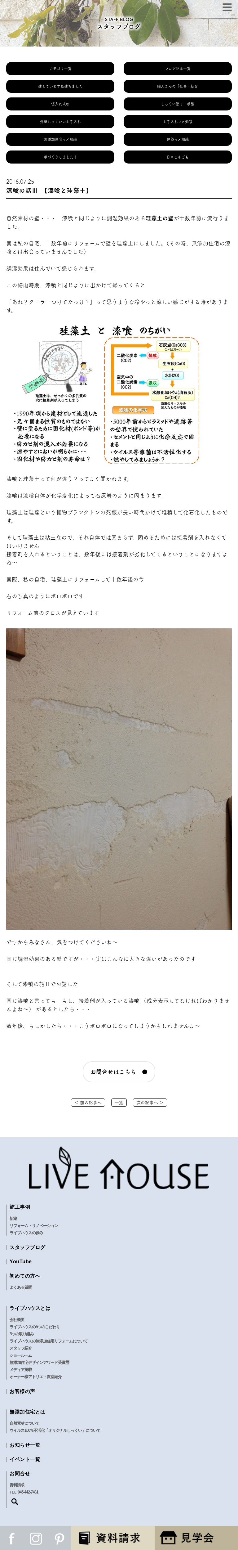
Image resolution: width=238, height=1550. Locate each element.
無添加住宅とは (28, 1411)
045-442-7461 (28, 1492)
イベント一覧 (25, 1459)
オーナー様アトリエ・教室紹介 (36, 1376)
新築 (13, 1218)
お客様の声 (22, 1391)
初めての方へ (25, 1275)
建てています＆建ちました (60, 86)
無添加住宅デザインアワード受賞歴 (39, 1362)
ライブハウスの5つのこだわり (35, 1326)
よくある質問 (21, 1287)
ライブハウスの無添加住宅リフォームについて (49, 1341)
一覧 (119, 1102)
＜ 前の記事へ (88, 1102)
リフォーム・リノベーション (34, 1225)
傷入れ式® (60, 104)
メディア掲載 (21, 1369)
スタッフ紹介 (21, 1348)
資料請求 (17, 1485)
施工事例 (20, 1207)
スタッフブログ (28, 1247)
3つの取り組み (22, 1334)
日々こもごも (177, 157)
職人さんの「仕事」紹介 (177, 86)
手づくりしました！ (60, 157)
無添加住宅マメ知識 (60, 139)
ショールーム (21, 1355)
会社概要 (17, 1319)
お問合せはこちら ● (119, 1072)
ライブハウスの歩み (26, 1232)
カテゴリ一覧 (60, 68)
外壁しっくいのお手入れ (60, 122)
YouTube (21, 1261)
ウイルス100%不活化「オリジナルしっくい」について (55, 1430)
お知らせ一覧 (25, 1445)
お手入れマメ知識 (177, 122)
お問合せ (20, 1473)
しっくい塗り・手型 (177, 104)
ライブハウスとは (30, 1308)
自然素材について (24, 1423)
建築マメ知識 (178, 139)
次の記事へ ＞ (150, 1102)
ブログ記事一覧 (178, 68)
